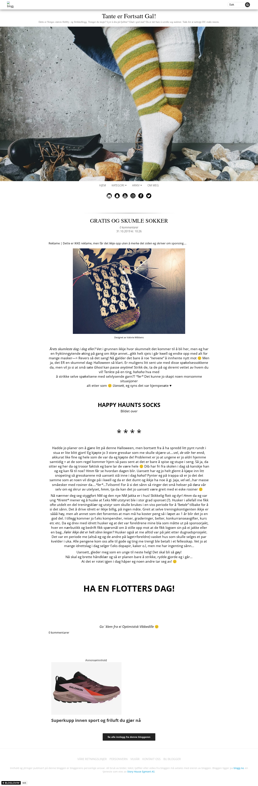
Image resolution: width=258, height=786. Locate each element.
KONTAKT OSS (151, 759)
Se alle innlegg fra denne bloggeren (129, 737)
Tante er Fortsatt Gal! (129, 17)
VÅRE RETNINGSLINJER (92, 759)
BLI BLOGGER (172, 759)
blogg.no (239, 768)
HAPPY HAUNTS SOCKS (129, 405)
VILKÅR (135, 759)
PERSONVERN (119, 759)
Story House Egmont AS (141, 771)
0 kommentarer (129, 227)
